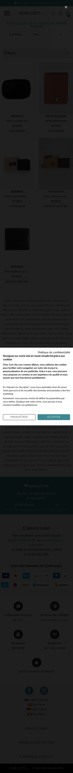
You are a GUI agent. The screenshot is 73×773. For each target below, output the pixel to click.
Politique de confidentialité (54, 352)
